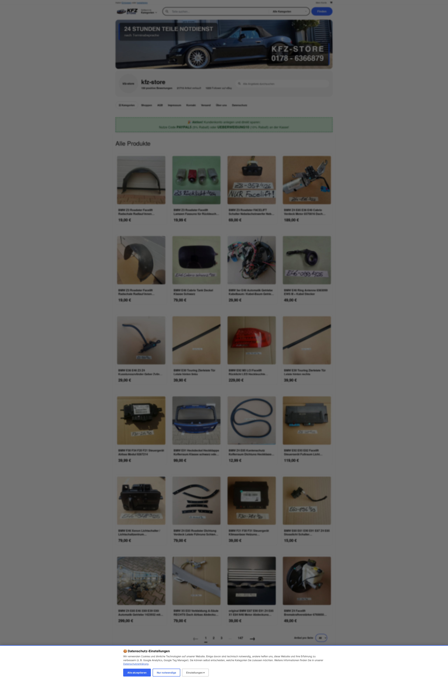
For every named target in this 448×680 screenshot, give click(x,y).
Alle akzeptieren (137, 672)
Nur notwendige (166, 672)
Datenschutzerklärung (136, 663)
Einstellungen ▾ (195, 672)
